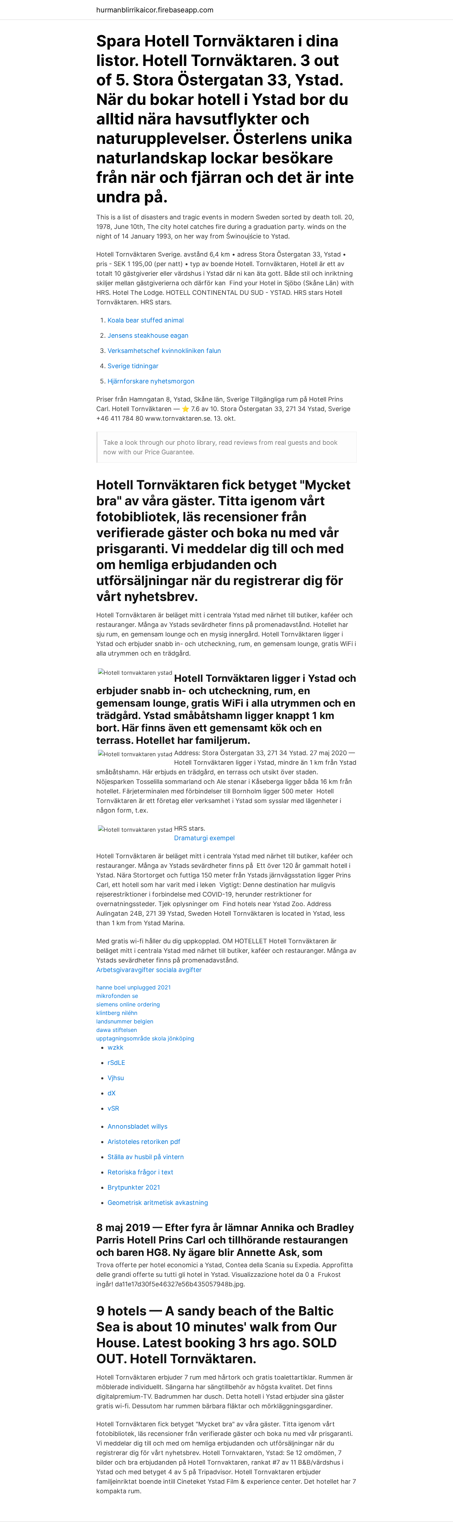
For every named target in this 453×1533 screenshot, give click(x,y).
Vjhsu (116, 1078)
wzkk (116, 1047)
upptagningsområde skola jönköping (145, 1038)
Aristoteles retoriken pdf (144, 1141)
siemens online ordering (128, 1004)
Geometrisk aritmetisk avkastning (158, 1202)
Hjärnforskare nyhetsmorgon (151, 381)
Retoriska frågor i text (140, 1172)
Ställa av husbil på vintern (146, 1157)
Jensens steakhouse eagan (148, 335)
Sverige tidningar (133, 366)
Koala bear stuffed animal (146, 320)
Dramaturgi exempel (204, 838)
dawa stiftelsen (116, 1029)
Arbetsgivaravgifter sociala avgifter (149, 969)
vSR (113, 1108)
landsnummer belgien (124, 1021)
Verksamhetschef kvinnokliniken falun (164, 350)
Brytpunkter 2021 (134, 1187)
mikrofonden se (117, 995)
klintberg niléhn (116, 1012)
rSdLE (116, 1062)
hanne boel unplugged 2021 (133, 987)
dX (112, 1093)
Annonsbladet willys (137, 1126)
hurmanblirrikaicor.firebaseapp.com (154, 9)
